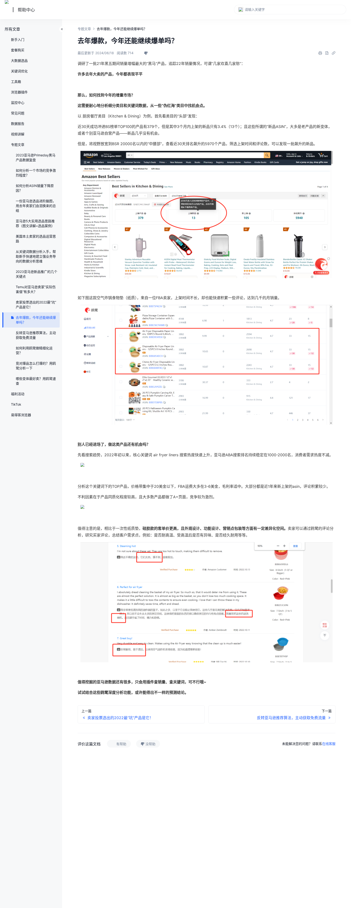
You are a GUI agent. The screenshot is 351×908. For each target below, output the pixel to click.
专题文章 (84, 29)
